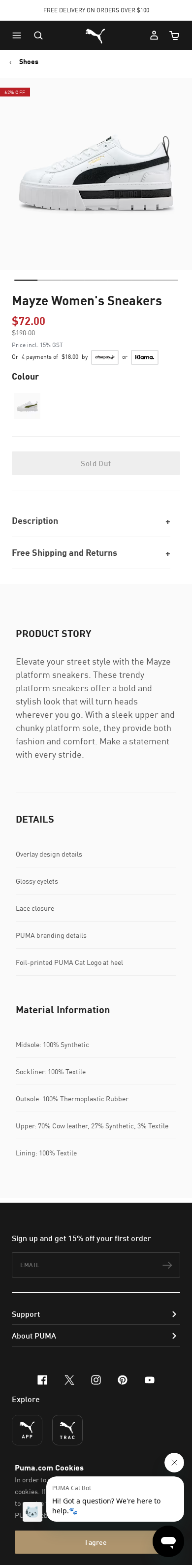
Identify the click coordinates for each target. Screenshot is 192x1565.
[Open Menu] (19, 35)
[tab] (25, 280)
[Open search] (38, 35)
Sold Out (96, 463)
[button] (19, 35)
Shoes (28, 61)
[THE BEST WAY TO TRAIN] (67, 1430)
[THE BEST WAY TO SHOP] (27, 1430)
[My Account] (154, 35)
